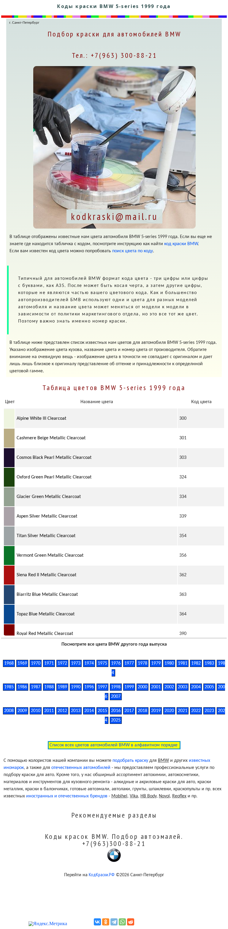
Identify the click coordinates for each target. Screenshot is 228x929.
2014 (89, 710)
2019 (156, 710)
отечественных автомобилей (80, 767)
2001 (156, 687)
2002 (169, 687)
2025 (116, 720)
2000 (142, 687)
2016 (116, 710)
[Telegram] (114, 921)
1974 (89, 663)
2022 (196, 710)
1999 (129, 687)
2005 (209, 687)
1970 (35, 663)
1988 (49, 687)
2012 (62, 710)
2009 (22, 710)
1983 (209, 663)
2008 (9, 710)
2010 (35, 710)
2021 (182, 710)
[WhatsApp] (122, 921)
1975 (102, 663)
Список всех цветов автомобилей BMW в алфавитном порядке (114, 745)
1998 (116, 687)
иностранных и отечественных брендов (66, 796)
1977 (129, 663)
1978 (142, 663)
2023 (209, 710)
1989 (62, 687)
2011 (49, 710)
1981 (182, 663)
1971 (49, 663)
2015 (102, 710)
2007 (116, 696)
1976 (116, 663)
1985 (9, 687)
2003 (182, 687)
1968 (9, 663)
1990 (75, 687)
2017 (129, 710)
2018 (142, 710)
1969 (22, 663)
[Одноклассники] (105, 921)
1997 (102, 687)
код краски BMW (181, 244)
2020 (169, 710)
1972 (62, 663)
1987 (35, 687)
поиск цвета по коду (132, 251)
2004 (196, 687)
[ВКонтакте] (97, 921)
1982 (196, 663)
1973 (75, 663)
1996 (89, 687)
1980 (169, 663)
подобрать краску (130, 760)
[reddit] (130, 921)
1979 (156, 663)
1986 (22, 687)
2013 (75, 710)
